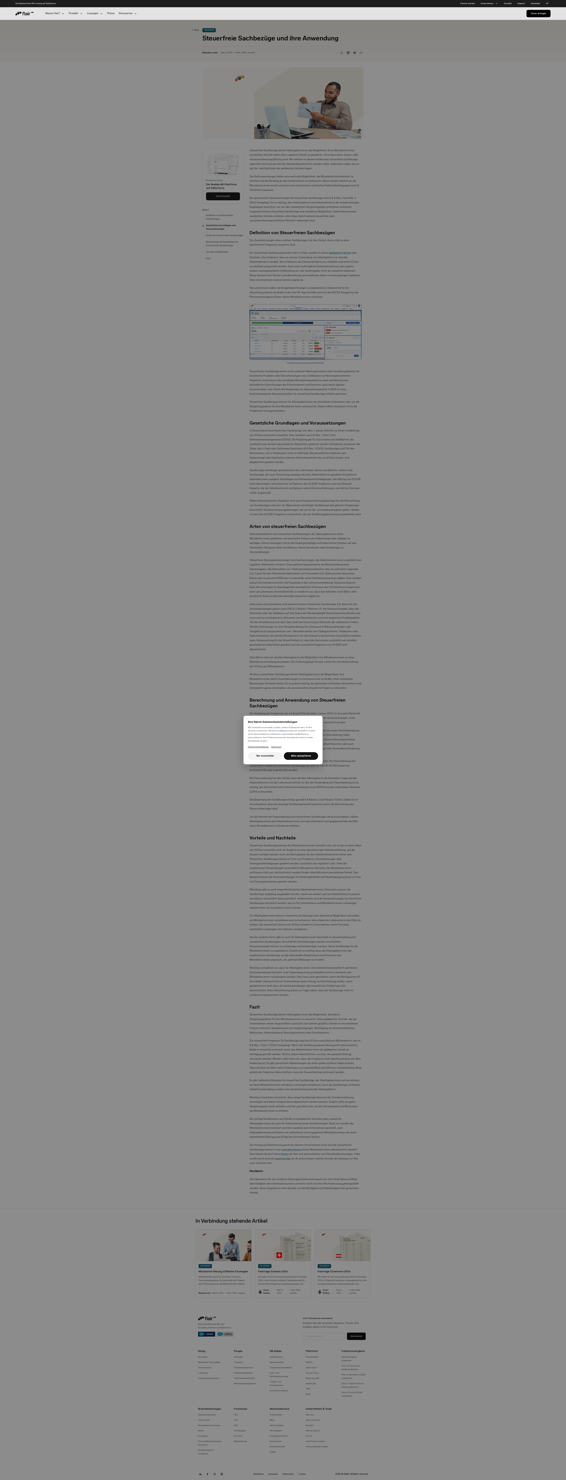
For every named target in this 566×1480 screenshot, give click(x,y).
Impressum (276, 747)
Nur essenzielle (265, 756)
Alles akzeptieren (301, 756)
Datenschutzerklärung (258, 747)
